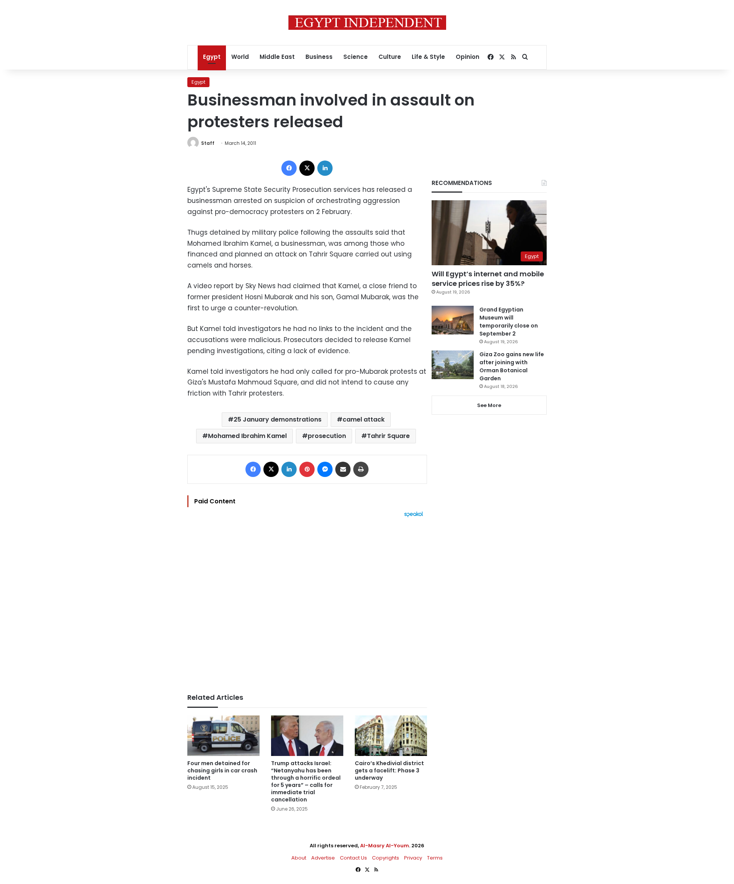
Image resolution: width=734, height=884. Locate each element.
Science (355, 57)
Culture (389, 57)
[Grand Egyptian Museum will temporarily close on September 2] (453, 320)
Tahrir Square (388, 435)
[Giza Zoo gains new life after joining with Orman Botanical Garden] (453, 364)
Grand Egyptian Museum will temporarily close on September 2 (508, 321)
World (240, 57)
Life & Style (428, 57)
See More (489, 405)
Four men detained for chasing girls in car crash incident (222, 770)
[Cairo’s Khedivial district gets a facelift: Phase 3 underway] (391, 735)
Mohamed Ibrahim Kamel (247, 435)
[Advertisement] (307, 601)
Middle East (277, 57)
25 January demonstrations (278, 419)
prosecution (327, 435)
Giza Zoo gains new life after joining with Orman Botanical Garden (511, 366)
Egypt (212, 57)
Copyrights (385, 857)
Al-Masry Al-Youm (384, 845)
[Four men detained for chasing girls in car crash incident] (223, 735)
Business (319, 57)
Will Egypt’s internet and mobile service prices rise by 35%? (488, 278)
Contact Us (353, 857)
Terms (435, 857)
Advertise (323, 857)
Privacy (413, 857)
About (298, 857)
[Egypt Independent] (367, 22)
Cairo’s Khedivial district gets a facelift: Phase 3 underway (389, 770)
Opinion (467, 57)
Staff (207, 143)
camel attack (364, 419)
